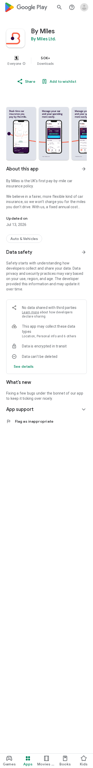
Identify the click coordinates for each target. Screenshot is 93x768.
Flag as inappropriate (29, 421)
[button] (24, 64)
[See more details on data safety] (24, 366)
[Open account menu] (84, 7)
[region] (46, 60)
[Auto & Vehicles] (24, 239)
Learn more (30, 312)
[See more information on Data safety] (84, 252)
